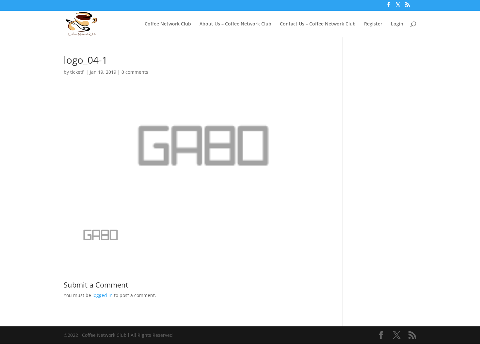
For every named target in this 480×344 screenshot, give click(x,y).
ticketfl (77, 72)
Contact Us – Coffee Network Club (318, 24)
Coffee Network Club (168, 24)
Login (397, 24)
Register (373, 24)
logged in (102, 295)
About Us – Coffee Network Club (235, 24)
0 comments (134, 72)
